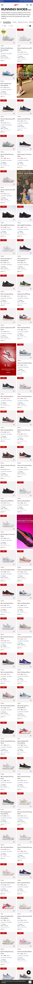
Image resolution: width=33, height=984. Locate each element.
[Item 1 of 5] (8, 36)
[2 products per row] (30, 26)
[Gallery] (8, 36)
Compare (4, 55)
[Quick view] (14, 43)
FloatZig (14, 22)
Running (6, 57)
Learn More (4, 982)
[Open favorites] (29, 972)
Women (2, 57)
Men (1, 93)
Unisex (18, 126)
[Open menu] (2, 4)
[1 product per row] (28, 26)
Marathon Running (22, 22)
